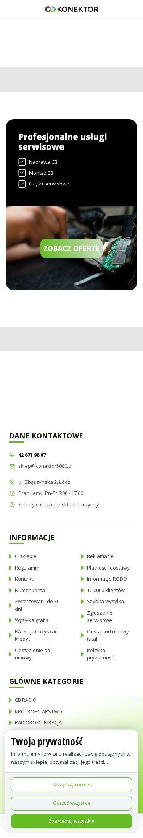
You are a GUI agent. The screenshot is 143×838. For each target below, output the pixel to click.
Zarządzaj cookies (72, 784)
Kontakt (24, 578)
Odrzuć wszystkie (71, 803)
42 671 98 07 (32, 454)
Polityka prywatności (101, 654)
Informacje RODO (107, 578)
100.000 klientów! (106, 590)
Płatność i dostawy (108, 567)
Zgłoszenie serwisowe (99, 616)
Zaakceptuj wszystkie (71, 821)
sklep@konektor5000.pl (45, 465)
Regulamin (27, 567)
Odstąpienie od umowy (32, 654)
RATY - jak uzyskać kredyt (36, 635)
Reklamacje (100, 556)
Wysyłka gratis (31, 620)
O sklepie (26, 556)
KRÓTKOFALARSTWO (38, 711)
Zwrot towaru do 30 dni (37, 605)
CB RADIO (26, 699)
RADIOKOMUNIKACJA (38, 722)
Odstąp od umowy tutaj (108, 635)
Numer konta (30, 590)
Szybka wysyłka (105, 601)
